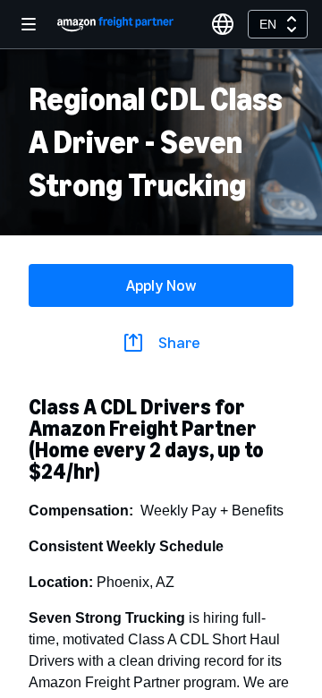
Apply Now (161, 285)
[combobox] (278, 24)
